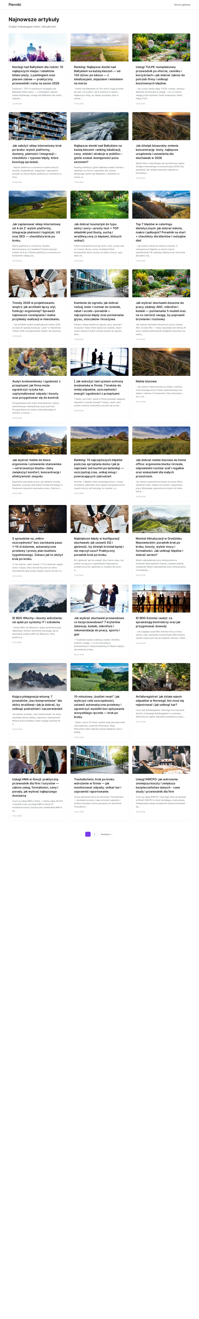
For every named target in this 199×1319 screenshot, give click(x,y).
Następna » (106, 834)
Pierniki (15, 4)
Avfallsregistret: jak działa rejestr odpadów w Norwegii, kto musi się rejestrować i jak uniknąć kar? (160, 700)
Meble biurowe (146, 381)
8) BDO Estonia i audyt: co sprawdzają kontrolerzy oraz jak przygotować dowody (158, 622)
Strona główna (182, 4)
